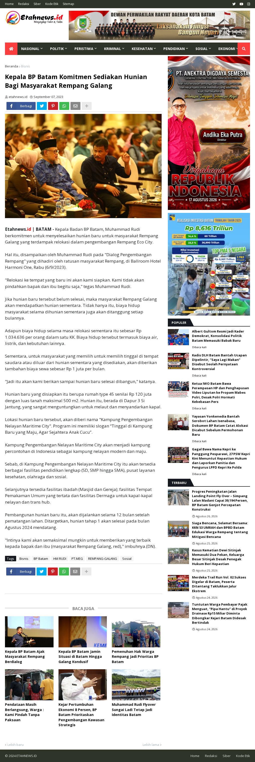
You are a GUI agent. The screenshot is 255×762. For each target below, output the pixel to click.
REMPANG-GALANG (102, 558)
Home (9, 4)
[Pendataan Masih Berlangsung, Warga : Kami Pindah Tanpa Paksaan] (29, 684)
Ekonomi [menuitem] (226, 48)
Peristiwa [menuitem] (83, 48)
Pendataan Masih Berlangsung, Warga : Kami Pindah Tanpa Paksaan (24, 712)
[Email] (75, 106)
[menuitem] (11, 49)
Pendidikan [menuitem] (174, 48)
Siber (37, 4)
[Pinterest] (53, 106)
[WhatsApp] (64, 106)
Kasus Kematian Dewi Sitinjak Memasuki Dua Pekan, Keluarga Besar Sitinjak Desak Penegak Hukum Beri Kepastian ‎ (218, 557)
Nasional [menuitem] (30, 48)
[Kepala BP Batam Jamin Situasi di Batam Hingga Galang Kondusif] (83, 631)
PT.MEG (77, 558)
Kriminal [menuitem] (112, 48)
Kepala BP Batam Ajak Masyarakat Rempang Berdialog (25, 656)
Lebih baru (15, 744)
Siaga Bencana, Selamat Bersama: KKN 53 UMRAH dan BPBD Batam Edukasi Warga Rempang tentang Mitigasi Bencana (220, 530)
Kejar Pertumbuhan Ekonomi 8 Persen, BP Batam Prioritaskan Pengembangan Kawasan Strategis (81, 714)
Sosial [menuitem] (201, 48)
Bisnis (25, 66)
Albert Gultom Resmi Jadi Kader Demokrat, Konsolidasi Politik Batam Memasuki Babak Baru (218, 335)
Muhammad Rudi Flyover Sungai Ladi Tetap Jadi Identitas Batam (134, 709)
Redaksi (23, 4)
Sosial (126, 558)
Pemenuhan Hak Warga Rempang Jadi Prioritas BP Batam (135, 656)
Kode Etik (51, 4)
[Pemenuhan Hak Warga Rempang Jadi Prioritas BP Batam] (136, 631)
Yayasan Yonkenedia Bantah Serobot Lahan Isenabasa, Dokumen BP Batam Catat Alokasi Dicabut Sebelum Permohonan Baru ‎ (220, 425)
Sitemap (68, 4)
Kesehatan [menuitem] (142, 48)
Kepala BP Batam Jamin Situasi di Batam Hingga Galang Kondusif (80, 656)
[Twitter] (42, 106)
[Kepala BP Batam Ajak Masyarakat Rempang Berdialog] (29, 631)
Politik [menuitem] (57, 48)
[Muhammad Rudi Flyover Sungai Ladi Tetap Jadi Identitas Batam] (136, 684)
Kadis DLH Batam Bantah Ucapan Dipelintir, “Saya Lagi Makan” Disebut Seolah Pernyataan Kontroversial (219, 362)
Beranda (11, 66)
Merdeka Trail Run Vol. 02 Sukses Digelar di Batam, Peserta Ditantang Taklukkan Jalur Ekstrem (219, 584)
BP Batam (41, 558)
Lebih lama (151, 744)
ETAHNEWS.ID (26, 756)
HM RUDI (59, 558)
